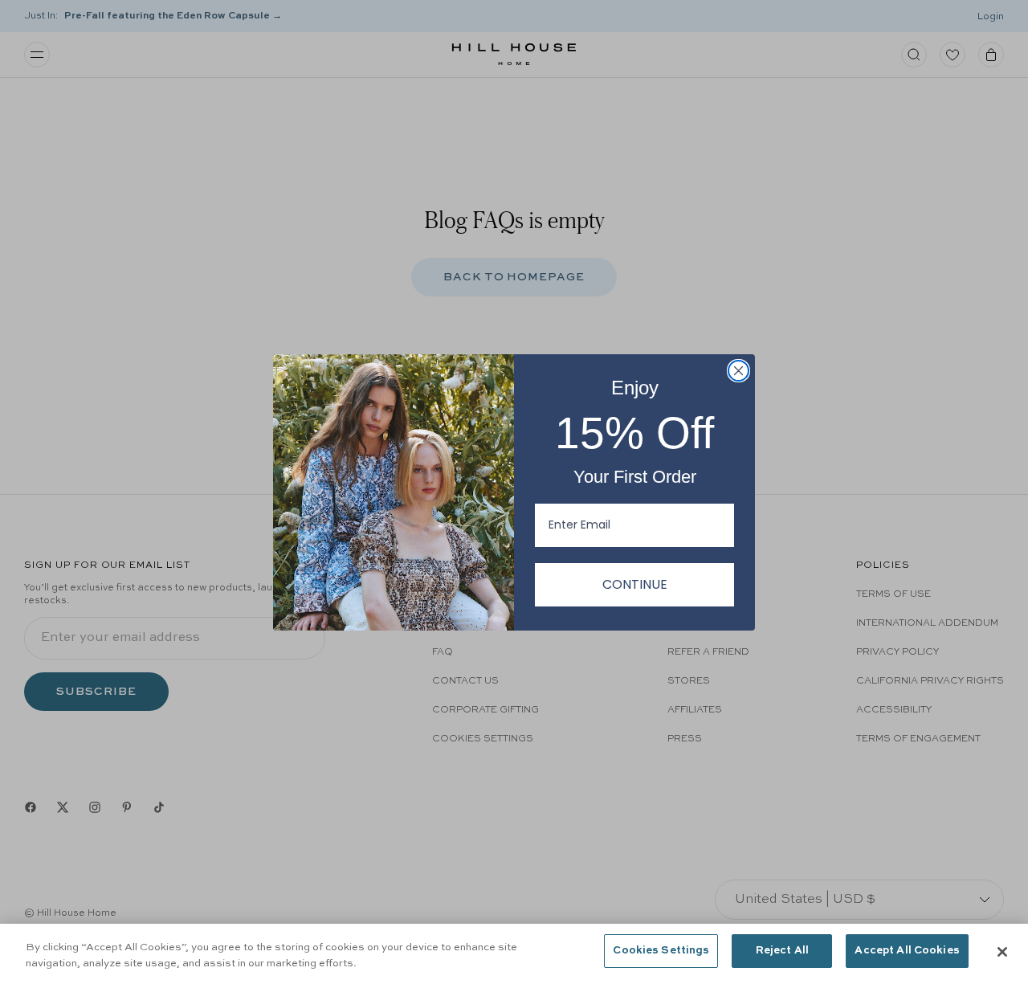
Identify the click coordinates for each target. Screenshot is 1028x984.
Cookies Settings (661, 950)
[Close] (1002, 952)
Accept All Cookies (907, 950)
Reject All (782, 950)
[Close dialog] (738, 371)
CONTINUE (634, 584)
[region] (514, 954)
